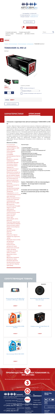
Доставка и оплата (29, 33)
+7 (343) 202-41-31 (34, 15)
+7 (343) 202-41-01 (34, 16)
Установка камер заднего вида (29, 411)
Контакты (8, 35)
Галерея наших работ (24, 32)
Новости (35, 407)
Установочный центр (11, 32)
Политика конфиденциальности (49, 412)
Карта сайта (47, 410)
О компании (19, 33)
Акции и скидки (10, 33)
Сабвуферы (19, 405)
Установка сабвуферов (28, 408)
